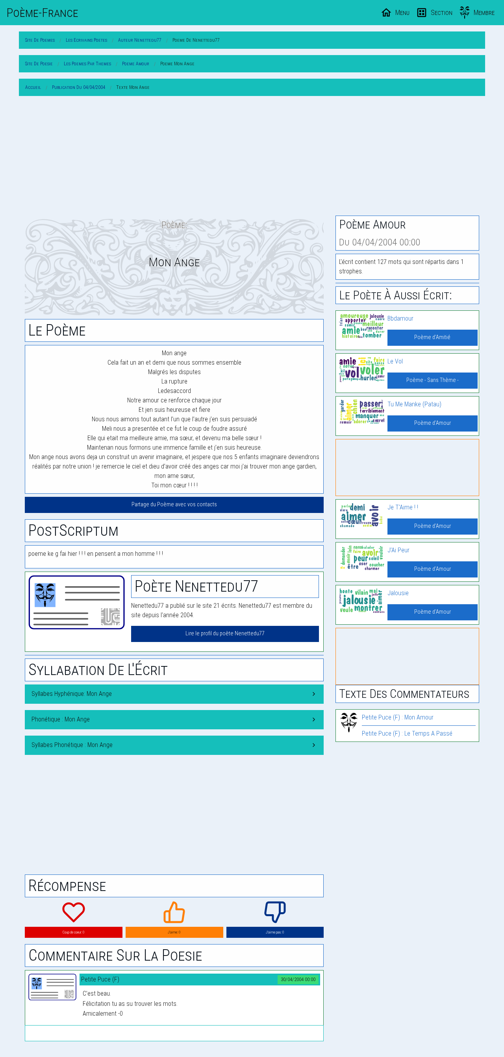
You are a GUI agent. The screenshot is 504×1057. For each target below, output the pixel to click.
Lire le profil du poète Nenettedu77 (225, 633)
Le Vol (395, 361)
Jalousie (398, 593)
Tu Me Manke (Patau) (414, 404)
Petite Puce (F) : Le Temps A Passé (407, 733)
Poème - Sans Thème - (432, 380)
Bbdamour (400, 318)
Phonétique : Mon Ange (61, 719)
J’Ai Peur (398, 550)
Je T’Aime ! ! (402, 507)
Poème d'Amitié (432, 337)
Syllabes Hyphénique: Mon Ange (72, 693)
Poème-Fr (42, 12)
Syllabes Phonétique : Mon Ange (72, 745)
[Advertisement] (252, 157)
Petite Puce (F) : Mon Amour (398, 717)
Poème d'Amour (432, 423)
